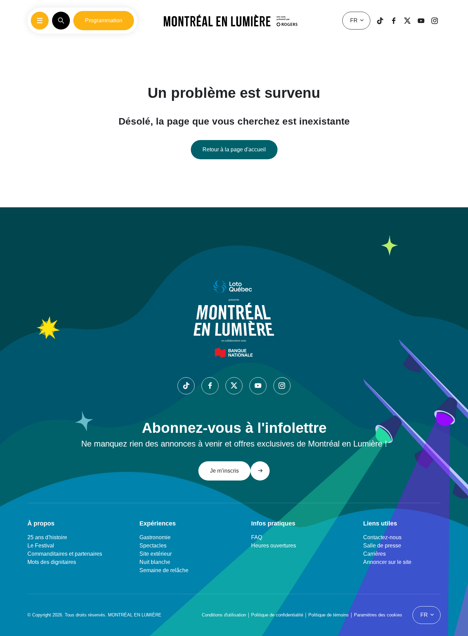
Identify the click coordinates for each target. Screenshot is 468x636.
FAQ (256, 537)
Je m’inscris (224, 471)
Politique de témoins (328, 614)
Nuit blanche (154, 562)
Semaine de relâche (163, 570)
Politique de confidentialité (277, 614)
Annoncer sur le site (387, 562)
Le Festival (40, 545)
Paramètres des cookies (378, 614)
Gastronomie (155, 537)
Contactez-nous (382, 537)
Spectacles (153, 545)
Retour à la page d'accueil (234, 149)
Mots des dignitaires (51, 562)
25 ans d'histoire (47, 537)
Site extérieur (155, 554)
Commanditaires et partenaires (64, 554)
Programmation (103, 20)
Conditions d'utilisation (224, 614)
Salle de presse (382, 545)
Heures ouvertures (273, 545)
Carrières (374, 554)
